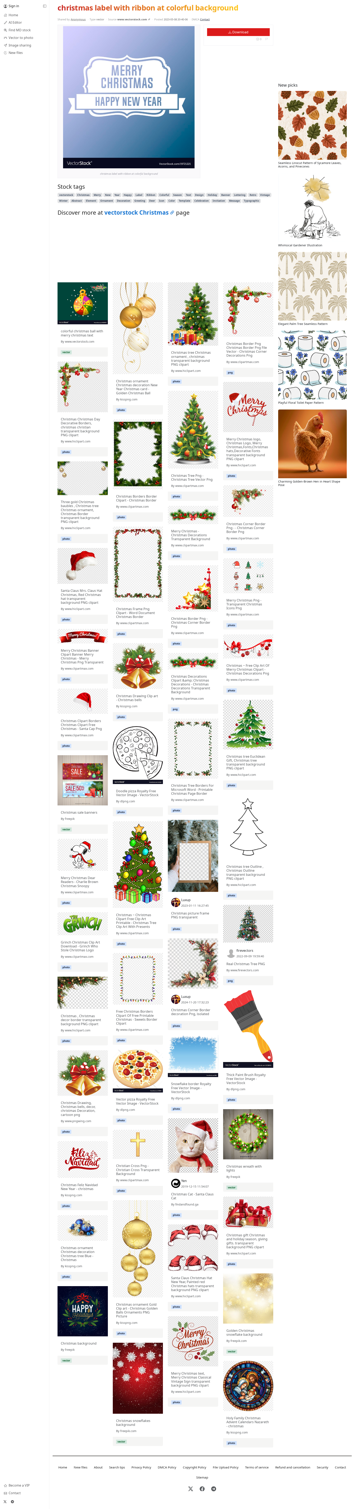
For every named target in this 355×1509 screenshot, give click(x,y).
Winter (63, 200)
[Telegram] (12, 1501)
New (108, 195)
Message (234, 200)
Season (177, 195)
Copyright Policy (194, 1467)
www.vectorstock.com (132, 19)
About (98, 1467)
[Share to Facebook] (183, 164)
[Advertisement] (165, 250)
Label (139, 195)
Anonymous (78, 19)
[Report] (266, 39)
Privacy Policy (141, 1467)
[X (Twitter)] (5, 1501)
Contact (205, 19)
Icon (161, 200)
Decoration (123, 200)
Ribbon (150, 195)
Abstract (76, 200)
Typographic (251, 200)
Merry (97, 195)
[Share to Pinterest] (190, 164)
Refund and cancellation (292, 1467)
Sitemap (202, 1477)
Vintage (265, 195)
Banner (225, 195)
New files (80, 1467)
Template (184, 200)
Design (199, 195)
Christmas (83, 195)
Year (117, 195)
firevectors (244, 950)
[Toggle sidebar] (44, 6)
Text (188, 195)
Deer (152, 200)
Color (171, 200)
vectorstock (66, 195)
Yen (184, 1181)
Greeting (139, 200)
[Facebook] (202, 1489)
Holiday (212, 195)
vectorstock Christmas (136, 212)
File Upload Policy (226, 1467)
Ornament (106, 200)
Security (322, 1467)
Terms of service (257, 1467)
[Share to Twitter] (175, 164)
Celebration (201, 200)
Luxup (186, 900)
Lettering (240, 195)
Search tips (117, 1467)
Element (91, 200)
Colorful (164, 195)
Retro (253, 195)
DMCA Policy (167, 1467)
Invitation (219, 200)
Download (240, 32)
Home (62, 1467)
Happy (128, 195)
